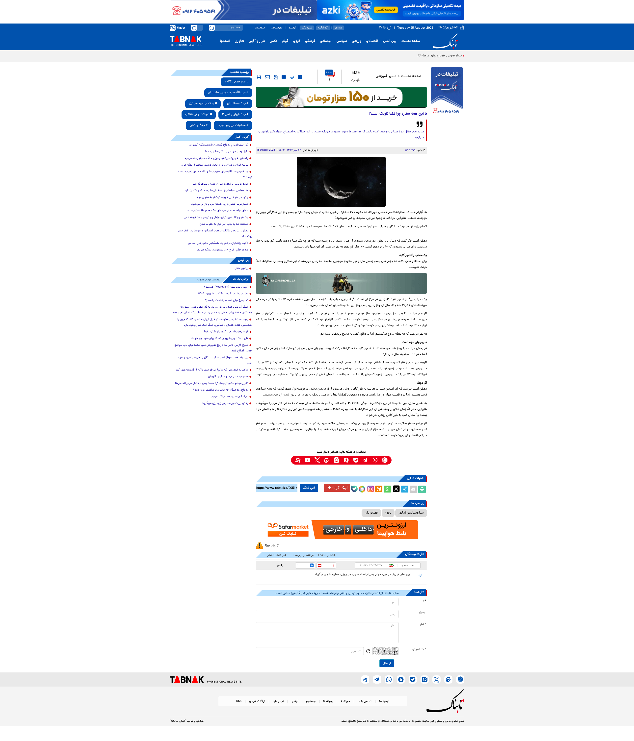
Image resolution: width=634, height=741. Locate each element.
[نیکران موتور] (341, 283)
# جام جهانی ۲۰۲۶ (236, 81)
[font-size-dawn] (283, 77)
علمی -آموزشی (386, 76)
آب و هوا (278, 701)
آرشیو (292, 27)
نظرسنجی (277, 27)
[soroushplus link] (346, 460)
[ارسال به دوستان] (413, 489)
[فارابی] (341, 97)
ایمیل (422, 612)
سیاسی (342, 41)
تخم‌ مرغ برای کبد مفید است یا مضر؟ (226, 300)
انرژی (296, 41)
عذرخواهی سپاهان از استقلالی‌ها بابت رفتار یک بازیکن (216, 191)
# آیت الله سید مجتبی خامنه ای (228, 92)
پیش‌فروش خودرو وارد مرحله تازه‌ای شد (434, 55)
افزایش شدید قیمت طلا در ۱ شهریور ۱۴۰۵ (223, 294)
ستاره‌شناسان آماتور (411, 513)
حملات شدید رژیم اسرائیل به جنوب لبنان (224, 224)
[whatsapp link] (375, 460)
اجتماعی (326, 41)
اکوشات (323, 27)
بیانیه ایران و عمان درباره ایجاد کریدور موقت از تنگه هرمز (214, 165)
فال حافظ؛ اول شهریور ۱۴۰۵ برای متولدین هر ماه (219, 338)
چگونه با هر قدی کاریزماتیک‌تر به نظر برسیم (222, 197)
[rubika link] (385, 460)
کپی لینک (309, 488)
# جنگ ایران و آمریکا (235, 114)
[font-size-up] (300, 77)
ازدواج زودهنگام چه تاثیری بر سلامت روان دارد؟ (220, 390)
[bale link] (356, 460)
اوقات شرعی (257, 701)
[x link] (317, 460)
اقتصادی (372, 41)
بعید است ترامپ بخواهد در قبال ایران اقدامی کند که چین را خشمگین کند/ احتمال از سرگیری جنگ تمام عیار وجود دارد (214, 322)
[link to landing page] (446, 41)
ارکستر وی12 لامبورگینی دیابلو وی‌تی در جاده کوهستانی (216, 217)
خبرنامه (345, 701)
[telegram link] (365, 460)
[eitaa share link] (378, 489)
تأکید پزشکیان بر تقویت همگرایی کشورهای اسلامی (218, 243)
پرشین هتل (241, 268)
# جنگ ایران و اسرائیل (203, 103)
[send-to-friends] (267, 77)
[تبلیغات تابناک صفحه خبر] (447, 92)
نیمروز (338, 27)
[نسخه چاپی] (422, 489)
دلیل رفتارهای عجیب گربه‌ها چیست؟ (226, 151)
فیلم (285, 41)
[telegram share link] (404, 489)
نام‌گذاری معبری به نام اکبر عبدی (229, 397)
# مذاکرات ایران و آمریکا (233, 125)
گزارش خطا (272, 545)
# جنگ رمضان (199, 125)
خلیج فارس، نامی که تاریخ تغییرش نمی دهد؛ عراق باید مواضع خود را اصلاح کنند (213, 348)
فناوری (239, 41)
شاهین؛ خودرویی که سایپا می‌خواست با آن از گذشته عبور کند (212, 370)
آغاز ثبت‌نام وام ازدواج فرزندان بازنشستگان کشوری (218, 145)
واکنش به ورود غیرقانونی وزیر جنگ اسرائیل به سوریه (216, 158)
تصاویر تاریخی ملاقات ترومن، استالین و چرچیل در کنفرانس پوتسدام (215, 234)
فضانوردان (371, 513)
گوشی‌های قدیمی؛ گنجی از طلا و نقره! (226, 332)
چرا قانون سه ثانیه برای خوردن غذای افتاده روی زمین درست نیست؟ (215, 175)
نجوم (388, 513)
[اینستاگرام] (370, 488)
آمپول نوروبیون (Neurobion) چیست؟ (226, 287)
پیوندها (260, 27)
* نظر (423, 624)
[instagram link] (336, 460)
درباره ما (384, 701)
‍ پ (291, 77)
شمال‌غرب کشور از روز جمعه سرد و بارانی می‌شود (219, 204)
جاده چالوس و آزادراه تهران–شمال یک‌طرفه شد (220, 184)
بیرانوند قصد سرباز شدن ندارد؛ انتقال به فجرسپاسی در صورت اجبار (214, 360)
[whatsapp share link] (387, 489)
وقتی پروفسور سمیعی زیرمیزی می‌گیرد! (225, 403)
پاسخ (280, 565)
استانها (225, 41)
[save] (275, 77)
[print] (259, 77)
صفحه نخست (410, 41)
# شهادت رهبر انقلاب (198, 114)
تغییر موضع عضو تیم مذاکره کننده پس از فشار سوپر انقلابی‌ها (211, 383)
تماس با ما (364, 701)
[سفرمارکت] (341, 529)
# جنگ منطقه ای (237, 103)
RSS (238, 701)
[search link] (212, 28)
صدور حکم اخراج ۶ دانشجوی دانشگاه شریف (222, 250)
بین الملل (389, 41)
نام (424, 600)
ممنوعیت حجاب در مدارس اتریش (228, 376)
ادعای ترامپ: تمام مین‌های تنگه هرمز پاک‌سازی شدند (217, 211)
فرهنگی (310, 41)
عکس (273, 41)
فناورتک (307, 27)
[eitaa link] (327, 460)
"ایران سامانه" (178, 721)
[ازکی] (390, 10)
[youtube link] (307, 460)
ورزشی (356, 41)
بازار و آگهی (257, 41)
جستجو (311, 701)
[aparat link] (298, 460)
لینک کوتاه (339, 488)
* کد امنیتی (419, 649)
